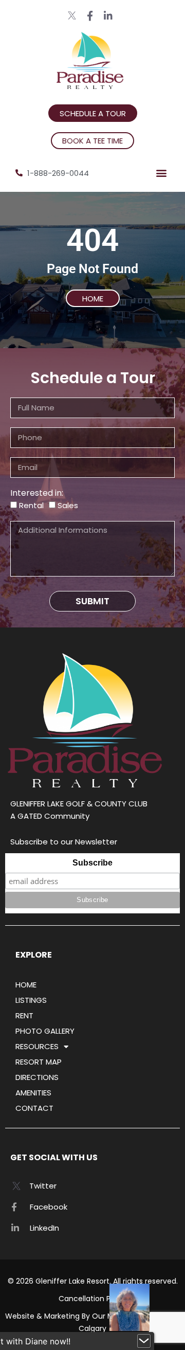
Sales (68, 505)
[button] (161, 173)
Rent (24, 1015)
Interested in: (36, 493)
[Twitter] (72, 15)
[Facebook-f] (90, 16)
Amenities (33, 1092)
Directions (37, 1077)
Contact (34, 1108)
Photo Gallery (45, 1030)
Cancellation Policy (93, 1298)
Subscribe (92, 862)
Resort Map (38, 1061)
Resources (37, 1046)
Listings (31, 1000)
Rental (31, 505)
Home (25, 984)
